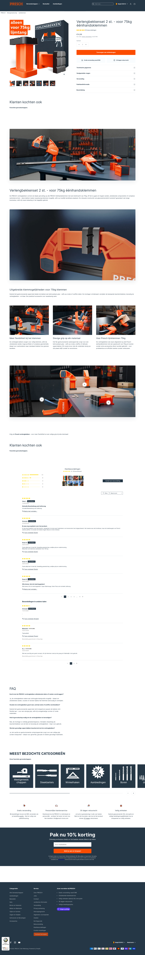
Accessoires (13, 921)
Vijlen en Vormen (15, 911)
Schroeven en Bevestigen (18, 918)
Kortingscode (38, 921)
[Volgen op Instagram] (15, 942)
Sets (11, 902)
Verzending (37, 905)
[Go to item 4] (81, 478)
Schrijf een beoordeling (112, 481)
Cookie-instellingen (40, 930)
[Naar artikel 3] (25, 84)
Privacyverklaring (39, 908)
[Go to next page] (83, 597)
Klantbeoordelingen (40, 927)
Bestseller (46, 4)
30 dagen (87, 818)
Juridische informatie (40, 902)
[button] (81, 30)
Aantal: (79, 41)
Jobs (35, 896)
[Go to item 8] (81, 483)
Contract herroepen (41, 934)
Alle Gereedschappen (16, 892)
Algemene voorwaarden (41, 915)
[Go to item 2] (70, 478)
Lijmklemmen (22, 13)
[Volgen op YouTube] (19, 942)
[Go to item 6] (70, 483)
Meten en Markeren (16, 908)
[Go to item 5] (64, 483)
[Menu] (8, 938)
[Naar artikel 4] (32, 84)
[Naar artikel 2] (19, 84)
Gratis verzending (87, 36)
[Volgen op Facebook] (11, 942)
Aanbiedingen (57, 4)
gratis (22, 816)
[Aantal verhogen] (85, 45)
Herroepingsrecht (39, 911)
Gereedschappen (32, 4)
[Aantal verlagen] (79, 45)
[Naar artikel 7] (52, 84)
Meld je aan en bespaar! (72, 851)
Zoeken (36, 918)
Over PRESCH (38, 892)
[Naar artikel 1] (12, 84)
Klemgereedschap (12, 13)
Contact (36, 899)
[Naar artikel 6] (46, 84)
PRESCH (3, 13)
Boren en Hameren (15, 905)
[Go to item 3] (75, 478)
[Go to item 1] (64, 478)
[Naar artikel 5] (39, 84)
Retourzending (38, 924)
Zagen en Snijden (15, 915)
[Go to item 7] (75, 483)
